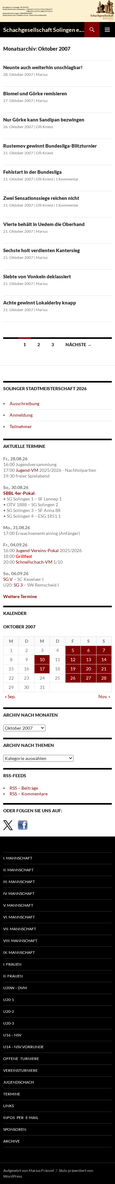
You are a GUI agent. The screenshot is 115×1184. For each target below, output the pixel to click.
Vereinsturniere (20, 1070)
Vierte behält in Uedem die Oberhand (44, 224)
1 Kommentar (67, 179)
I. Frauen (12, 964)
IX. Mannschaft (19, 952)
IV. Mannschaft (18, 893)
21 (103, 668)
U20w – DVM (15, 987)
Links (8, 1105)
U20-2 (8, 1011)
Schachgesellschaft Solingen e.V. (43, 29)
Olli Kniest (44, 126)
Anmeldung (21, 415)
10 (42, 659)
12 (72, 659)
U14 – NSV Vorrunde (23, 1046)
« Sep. (10, 696)
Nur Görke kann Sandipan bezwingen (43, 119)
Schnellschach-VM (34, 562)
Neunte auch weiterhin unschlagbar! (43, 67)
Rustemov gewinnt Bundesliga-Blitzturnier (50, 146)
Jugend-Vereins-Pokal (37, 550)
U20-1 (8, 999)
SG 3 (18, 585)
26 (72, 678)
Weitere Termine (20, 596)
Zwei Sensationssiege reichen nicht (41, 198)
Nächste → (78, 344)
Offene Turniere (21, 1058)
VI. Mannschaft (19, 917)
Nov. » (104, 696)
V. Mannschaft (18, 905)
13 (88, 659)
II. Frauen (13, 976)
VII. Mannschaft (19, 928)
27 (88, 678)
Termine (11, 1094)
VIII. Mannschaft (20, 940)
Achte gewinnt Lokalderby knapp (39, 302)
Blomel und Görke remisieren (35, 93)
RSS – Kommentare (29, 793)
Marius (42, 74)
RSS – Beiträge (24, 788)
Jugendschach (18, 1082)
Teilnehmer (21, 426)
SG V (8, 579)
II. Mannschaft (18, 869)
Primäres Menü (107, 29)
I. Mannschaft (17, 858)
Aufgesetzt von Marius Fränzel (28, 1170)
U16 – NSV (12, 1035)
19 (72, 668)
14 (103, 659)
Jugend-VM (27, 470)
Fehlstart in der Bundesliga (32, 172)
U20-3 (8, 1023)
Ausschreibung (24, 403)
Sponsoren (14, 1129)
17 (42, 668)
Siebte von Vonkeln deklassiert (37, 276)
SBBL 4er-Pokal (18, 493)
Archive (11, 1141)
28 (103, 678)
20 (88, 668)
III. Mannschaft (19, 881)
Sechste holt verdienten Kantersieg (41, 250)
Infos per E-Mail (20, 1117)
